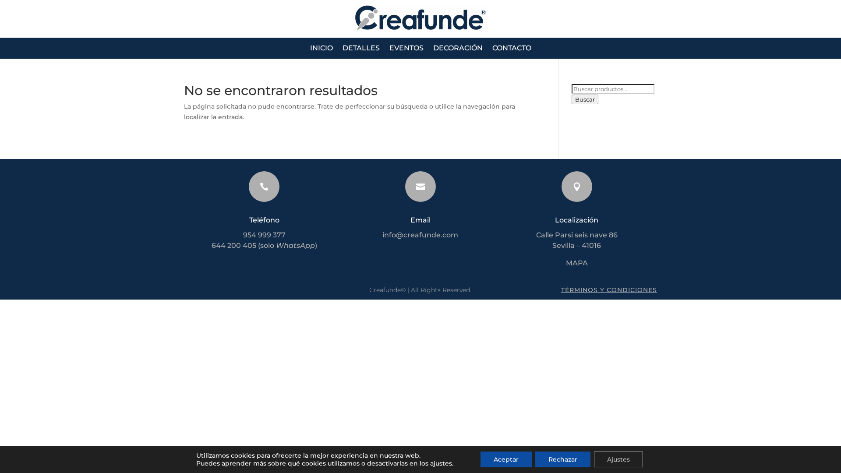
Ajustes (618, 459)
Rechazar (562, 459)
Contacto (511, 48)
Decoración (458, 48)
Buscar (585, 99)
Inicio (321, 48)
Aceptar (506, 459)
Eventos (406, 48)
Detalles (361, 48)
